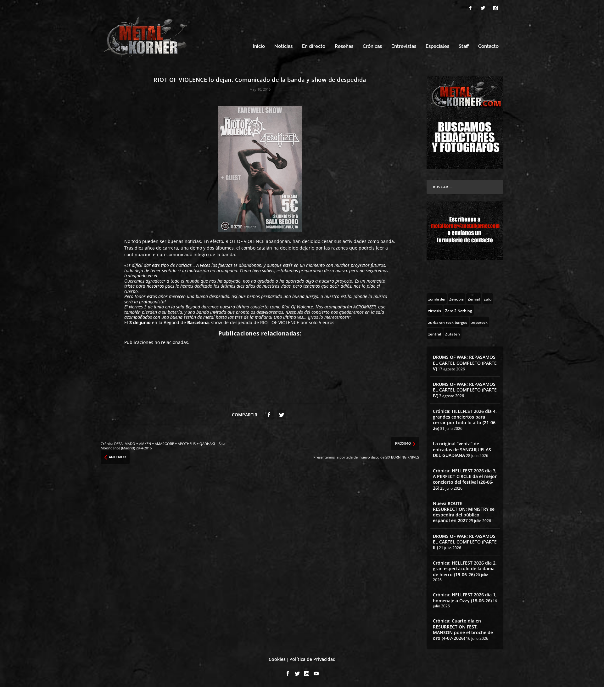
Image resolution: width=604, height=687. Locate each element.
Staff (464, 46)
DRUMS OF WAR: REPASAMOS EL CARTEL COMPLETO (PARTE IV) (465, 389)
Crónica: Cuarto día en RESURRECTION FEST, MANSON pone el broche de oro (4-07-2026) (463, 629)
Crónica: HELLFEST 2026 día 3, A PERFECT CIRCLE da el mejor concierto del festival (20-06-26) (465, 479)
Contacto (488, 46)
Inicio (259, 46)
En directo (313, 46)
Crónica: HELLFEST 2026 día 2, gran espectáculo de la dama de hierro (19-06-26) (465, 568)
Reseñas (344, 46)
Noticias (283, 46)
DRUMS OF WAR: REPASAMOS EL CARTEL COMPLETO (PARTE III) (465, 541)
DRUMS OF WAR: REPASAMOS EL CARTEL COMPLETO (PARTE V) (465, 362)
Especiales (437, 46)
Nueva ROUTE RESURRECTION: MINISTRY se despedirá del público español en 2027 (464, 512)
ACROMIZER (364, 307)
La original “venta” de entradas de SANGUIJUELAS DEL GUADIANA (462, 449)
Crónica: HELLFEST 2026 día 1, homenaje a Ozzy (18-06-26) (465, 597)
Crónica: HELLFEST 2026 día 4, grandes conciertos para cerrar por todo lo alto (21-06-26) (465, 419)
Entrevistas (403, 46)
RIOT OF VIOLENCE (245, 241)
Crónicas (372, 46)
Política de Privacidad (312, 659)
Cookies (277, 659)
